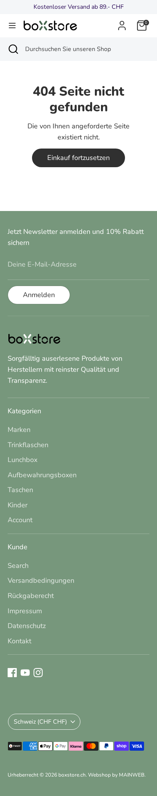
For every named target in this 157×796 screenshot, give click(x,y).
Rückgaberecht (31, 595)
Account (20, 519)
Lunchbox (22, 459)
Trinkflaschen (28, 444)
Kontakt (19, 641)
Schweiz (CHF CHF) (40, 722)
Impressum (25, 610)
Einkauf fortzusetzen (78, 157)
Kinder (17, 505)
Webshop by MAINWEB (116, 774)
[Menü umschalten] (12, 26)
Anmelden (39, 294)
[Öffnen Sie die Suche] (12, 49)
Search (18, 565)
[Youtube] (25, 672)
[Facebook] (12, 672)
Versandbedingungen (41, 580)
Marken (19, 429)
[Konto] (122, 23)
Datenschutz (27, 625)
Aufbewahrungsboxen (42, 475)
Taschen (20, 489)
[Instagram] (38, 672)
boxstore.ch (72, 774)
